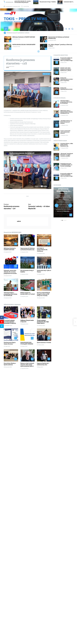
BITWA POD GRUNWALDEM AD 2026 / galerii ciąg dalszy (66, 79)
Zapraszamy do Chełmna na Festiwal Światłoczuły (27, 249)
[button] (56, 205)
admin (7, 67)
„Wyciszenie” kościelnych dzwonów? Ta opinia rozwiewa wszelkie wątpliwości (66, 155)
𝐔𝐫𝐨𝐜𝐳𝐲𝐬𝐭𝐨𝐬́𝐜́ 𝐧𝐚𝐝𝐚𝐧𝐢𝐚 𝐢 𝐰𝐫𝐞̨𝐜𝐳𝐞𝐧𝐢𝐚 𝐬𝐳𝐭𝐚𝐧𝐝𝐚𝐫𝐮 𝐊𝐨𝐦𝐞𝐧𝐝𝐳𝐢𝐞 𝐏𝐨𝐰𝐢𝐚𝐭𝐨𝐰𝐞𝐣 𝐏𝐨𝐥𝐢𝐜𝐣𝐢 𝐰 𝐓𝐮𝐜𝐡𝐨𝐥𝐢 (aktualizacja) (10, 323)
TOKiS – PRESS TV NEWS (25, 19)
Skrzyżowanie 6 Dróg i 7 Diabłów (21, 1)
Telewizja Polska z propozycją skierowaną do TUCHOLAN (10, 294)
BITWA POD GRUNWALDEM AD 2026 (66, 88)
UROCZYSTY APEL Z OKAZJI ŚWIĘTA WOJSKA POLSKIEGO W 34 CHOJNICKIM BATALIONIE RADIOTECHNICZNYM (66, 114)
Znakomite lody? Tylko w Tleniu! (45, 1)
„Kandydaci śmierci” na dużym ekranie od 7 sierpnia (66, 122)
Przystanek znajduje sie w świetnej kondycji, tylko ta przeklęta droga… (66, 59)
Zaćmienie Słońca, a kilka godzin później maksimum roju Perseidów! (66, 145)
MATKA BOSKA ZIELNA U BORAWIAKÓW (23, 44)
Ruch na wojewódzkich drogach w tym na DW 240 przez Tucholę (43, 294)
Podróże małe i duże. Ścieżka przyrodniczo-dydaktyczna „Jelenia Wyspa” (65, 69)
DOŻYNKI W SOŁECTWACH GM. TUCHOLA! (42, 250)
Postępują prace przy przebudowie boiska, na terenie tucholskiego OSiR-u (66, 165)
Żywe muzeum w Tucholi (44, 342)
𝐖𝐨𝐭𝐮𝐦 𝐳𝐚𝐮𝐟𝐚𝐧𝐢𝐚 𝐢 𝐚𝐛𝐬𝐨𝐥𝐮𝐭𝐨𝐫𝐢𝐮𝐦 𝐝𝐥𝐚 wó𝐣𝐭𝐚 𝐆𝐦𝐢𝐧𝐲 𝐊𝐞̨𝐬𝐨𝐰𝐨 (43, 322)
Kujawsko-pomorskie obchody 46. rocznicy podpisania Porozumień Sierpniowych (10, 273)
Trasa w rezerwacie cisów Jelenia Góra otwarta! (65, 132)
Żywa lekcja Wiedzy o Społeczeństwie (10, 364)
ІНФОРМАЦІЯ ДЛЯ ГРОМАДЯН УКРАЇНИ (26, 343)
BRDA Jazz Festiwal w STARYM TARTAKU (23, 37)
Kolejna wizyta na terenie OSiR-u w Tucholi (27, 293)
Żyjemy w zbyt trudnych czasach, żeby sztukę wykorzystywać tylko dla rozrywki (27, 365)
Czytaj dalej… (66, 211)
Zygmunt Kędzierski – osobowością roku (43, 364)
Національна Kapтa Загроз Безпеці (10, 343)
